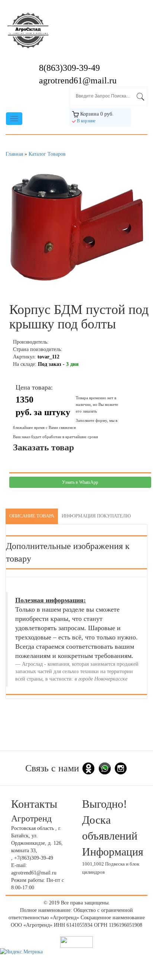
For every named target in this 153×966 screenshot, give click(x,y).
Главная (14, 154)
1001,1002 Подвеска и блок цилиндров (110, 868)
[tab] (32, 516)
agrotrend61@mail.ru (78, 80)
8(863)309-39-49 (69, 68)
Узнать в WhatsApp (80, 482)
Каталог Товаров (47, 154)
